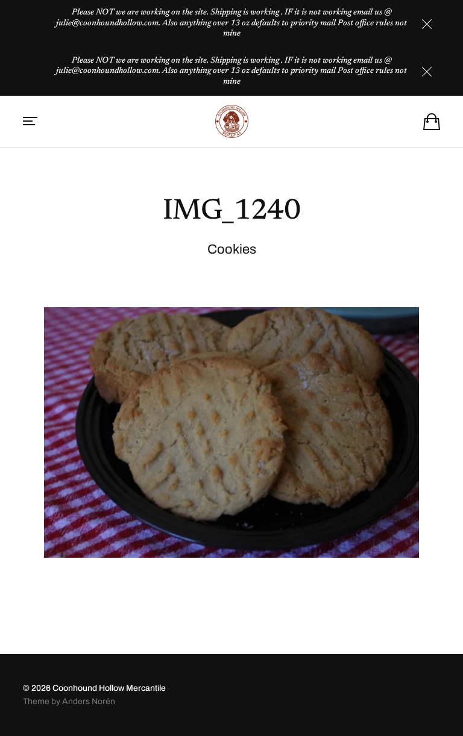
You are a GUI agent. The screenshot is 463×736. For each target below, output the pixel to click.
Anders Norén (88, 701)
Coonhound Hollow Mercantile (109, 688)
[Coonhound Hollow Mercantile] (231, 121)
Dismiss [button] (427, 24)
